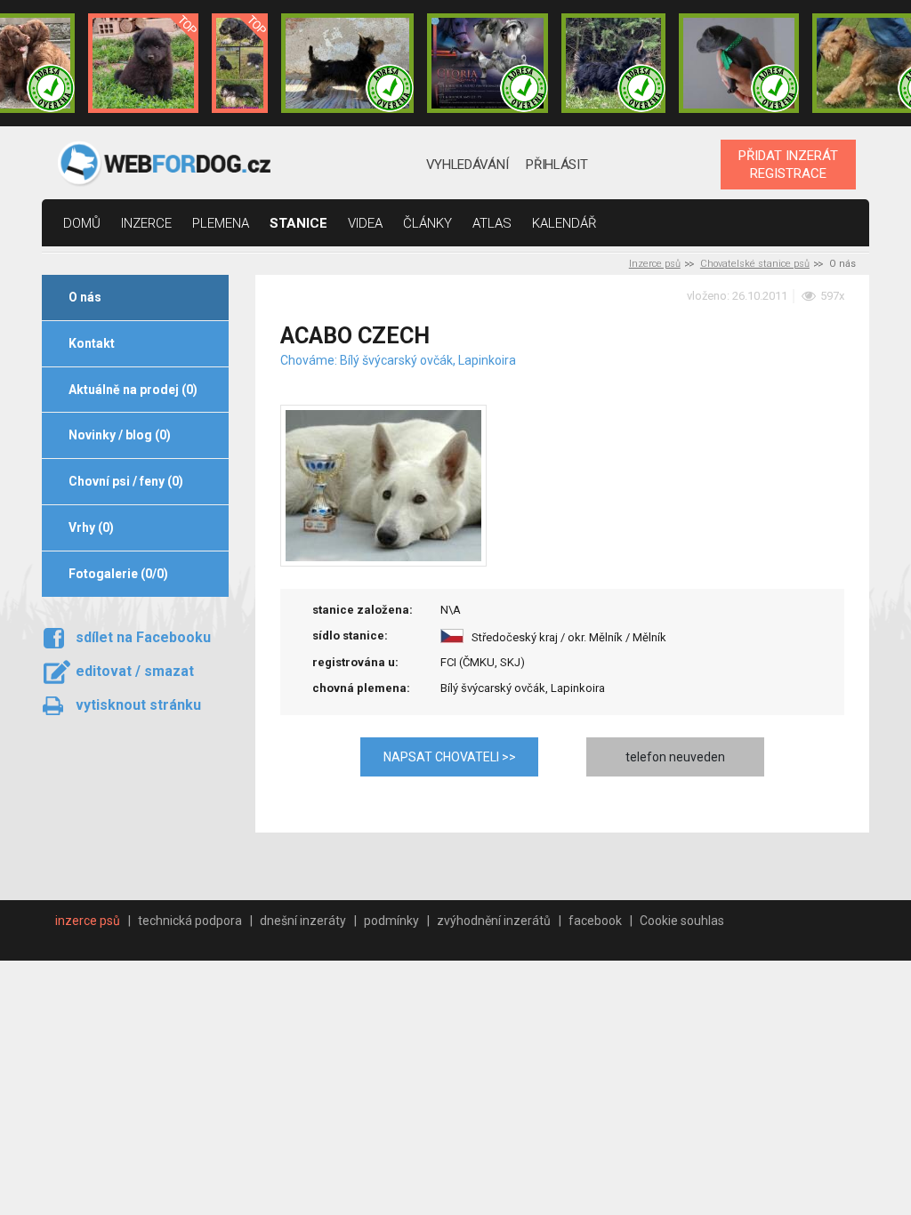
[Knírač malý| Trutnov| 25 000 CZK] (240, 63)
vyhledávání (467, 165)
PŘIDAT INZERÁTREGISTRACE (788, 164)
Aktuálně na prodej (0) (133, 389)
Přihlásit (556, 165)
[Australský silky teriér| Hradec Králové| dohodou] (348, 63)
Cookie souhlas (682, 920)
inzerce (146, 223)
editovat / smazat (135, 671)
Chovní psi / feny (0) (126, 481)
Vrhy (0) (91, 527)
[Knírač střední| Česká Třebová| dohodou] (487, 63)
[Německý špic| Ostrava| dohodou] (143, 63)
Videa (365, 223)
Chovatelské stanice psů (755, 264)
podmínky (391, 920)
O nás (85, 297)
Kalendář (564, 223)
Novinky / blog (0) (120, 435)
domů (82, 223)
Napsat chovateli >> (449, 757)
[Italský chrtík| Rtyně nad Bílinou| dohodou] (739, 63)
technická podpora (190, 920)
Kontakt (92, 343)
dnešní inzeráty (303, 920)
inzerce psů (87, 920)
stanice (298, 223)
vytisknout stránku (138, 704)
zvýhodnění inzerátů (494, 920)
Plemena (220, 223)
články (427, 223)
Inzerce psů (655, 264)
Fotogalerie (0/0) (118, 574)
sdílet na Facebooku (143, 637)
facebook (595, 920)
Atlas (492, 223)
